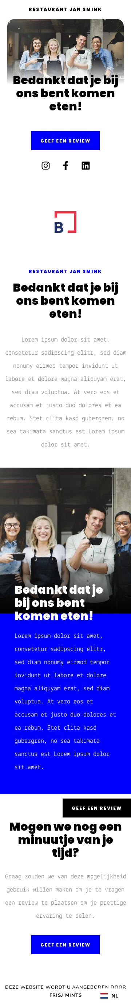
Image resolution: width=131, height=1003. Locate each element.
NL (114, 995)
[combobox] (109, 995)
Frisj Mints (65, 995)
